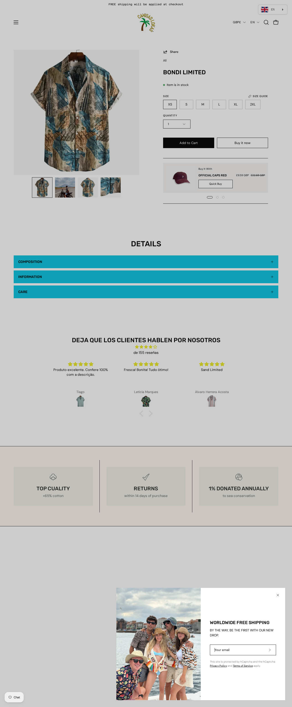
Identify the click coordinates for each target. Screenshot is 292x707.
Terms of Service (243, 666)
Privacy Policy (218, 666)
